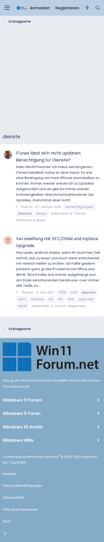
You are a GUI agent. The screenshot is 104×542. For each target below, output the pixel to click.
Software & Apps (30, 220)
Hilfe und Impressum (20, 509)
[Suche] (98, 8)
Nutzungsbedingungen (22, 485)
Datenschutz (13, 497)
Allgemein (76, 305)
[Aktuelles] (87, 8)
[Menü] (7, 8)
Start (7, 521)
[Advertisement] (52, 80)
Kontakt (9, 473)
